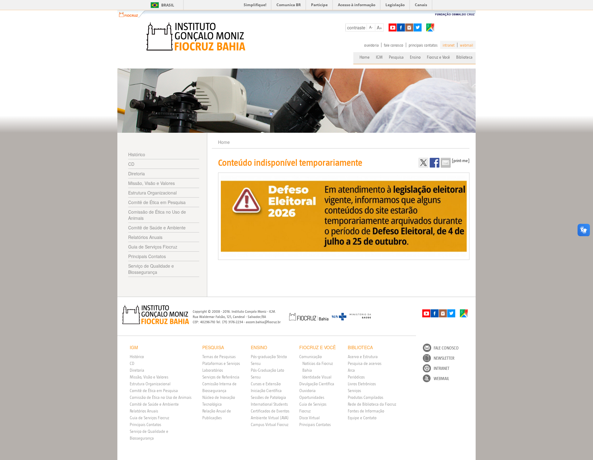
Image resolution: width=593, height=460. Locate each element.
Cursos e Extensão (266, 383)
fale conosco (393, 45)
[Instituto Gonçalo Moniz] (195, 36)
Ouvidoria (307, 390)
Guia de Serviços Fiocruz (152, 247)
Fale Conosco (446, 347)
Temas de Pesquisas (219, 356)
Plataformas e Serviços (221, 363)
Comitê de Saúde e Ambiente (157, 227)
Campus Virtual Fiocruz (269, 424)
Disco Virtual (309, 417)
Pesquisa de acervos (364, 363)
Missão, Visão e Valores (151, 183)
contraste (356, 27)
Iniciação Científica (266, 390)
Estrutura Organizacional (152, 193)
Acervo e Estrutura (363, 356)
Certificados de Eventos (270, 410)
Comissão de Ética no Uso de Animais (157, 215)
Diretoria (136, 173)
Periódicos (356, 376)
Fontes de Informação (366, 410)
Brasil (161, 5)
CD (131, 164)
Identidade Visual (316, 376)
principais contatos (423, 45)
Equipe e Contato (362, 417)
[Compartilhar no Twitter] (423, 163)
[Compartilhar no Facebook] (434, 163)
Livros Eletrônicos (362, 383)
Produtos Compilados (365, 397)
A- (371, 27)
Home (365, 57)
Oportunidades (311, 397)
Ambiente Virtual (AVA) (270, 417)
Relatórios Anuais (145, 237)
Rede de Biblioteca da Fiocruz (372, 404)
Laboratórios (212, 370)
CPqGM (156, 315)
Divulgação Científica (316, 383)
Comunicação (310, 356)
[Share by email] (446, 163)
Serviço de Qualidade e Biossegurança (151, 269)
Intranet (441, 368)
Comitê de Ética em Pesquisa (157, 202)
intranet (449, 45)
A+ (379, 27)
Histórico (136, 154)
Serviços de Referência (220, 376)
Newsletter (444, 358)
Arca (351, 370)
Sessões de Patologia (268, 397)
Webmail (441, 378)
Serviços (354, 390)
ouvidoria (371, 45)
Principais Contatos (147, 256)
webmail (466, 45)
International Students (269, 404)
